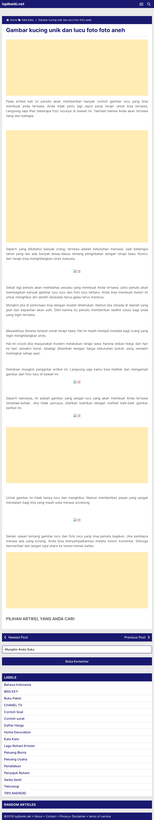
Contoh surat (14, 718)
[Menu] (141, 4)
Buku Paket (12, 698)
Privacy (64, 816)
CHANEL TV (13, 705)
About (38, 816)
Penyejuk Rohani (16, 773)
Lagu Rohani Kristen (19, 746)
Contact (51, 816)
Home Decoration (17, 732)
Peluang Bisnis (15, 752)
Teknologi (11, 786)
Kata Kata (11, 739)
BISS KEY (11, 691)
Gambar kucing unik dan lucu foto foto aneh (65, 30)
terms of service (100, 816)
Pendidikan (12, 766)
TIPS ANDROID (15, 793)
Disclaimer (79, 816)
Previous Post (135, 637)
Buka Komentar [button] (77, 661)
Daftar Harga (14, 725)
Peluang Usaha (15, 759)
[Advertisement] (77, 68)
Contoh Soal (13, 712)
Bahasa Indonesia (17, 685)
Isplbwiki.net (13, 4)
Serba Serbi (12, 780)
